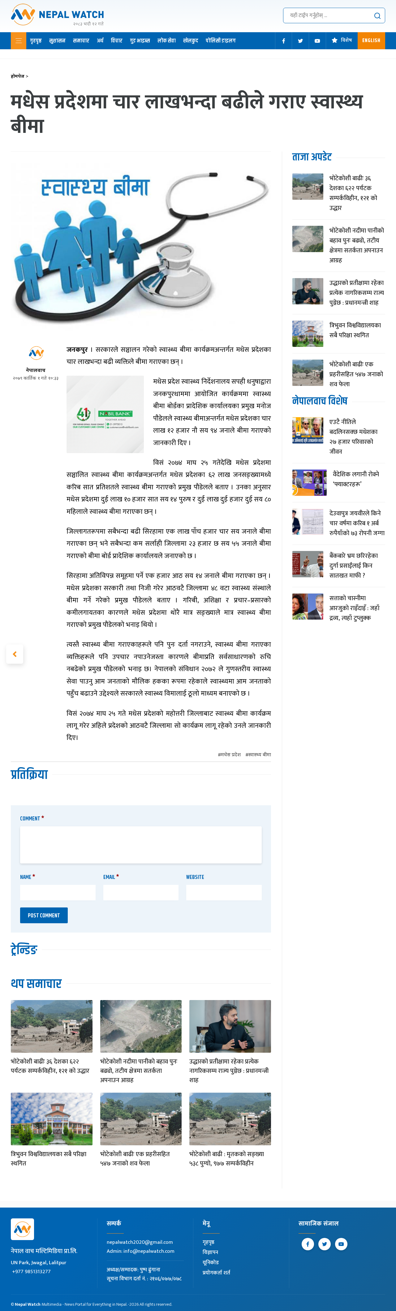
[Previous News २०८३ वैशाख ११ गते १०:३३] (14, 654)
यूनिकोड (211, 1262)
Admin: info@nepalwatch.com (140, 1251)
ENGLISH (371, 41)
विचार (117, 41)
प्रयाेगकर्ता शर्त (216, 1273)
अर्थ (100, 41)
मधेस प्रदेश (231, 755)
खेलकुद (190, 41)
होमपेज (19, 77)
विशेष (346, 40)
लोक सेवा (166, 41)
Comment (32, 819)
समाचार (81, 41)
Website (195, 877)
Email (111, 877)
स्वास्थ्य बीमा (259, 755)
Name (27, 877)
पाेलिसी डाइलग (221, 41)
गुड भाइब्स (140, 41)
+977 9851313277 (31, 1271)
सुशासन (57, 41)
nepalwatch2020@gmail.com (140, 1242)
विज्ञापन (210, 1252)
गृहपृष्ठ (36, 41)
